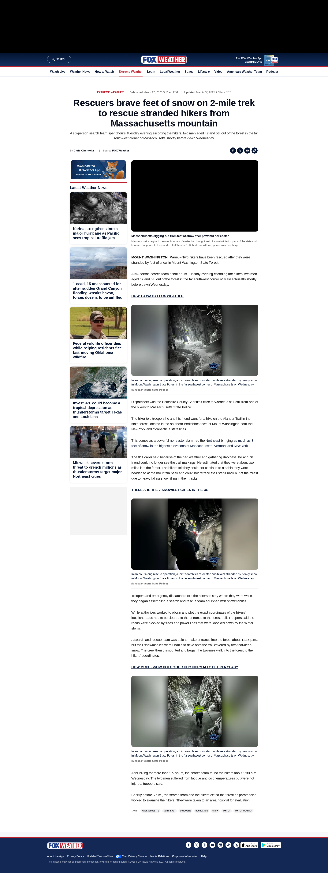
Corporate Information (185, 856)
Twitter (240, 150)
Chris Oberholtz (84, 150)
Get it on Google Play (271, 845)
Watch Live (57, 71)
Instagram (204, 845)
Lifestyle (204, 71)
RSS (236, 845)
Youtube (212, 845)
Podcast (272, 71)
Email (247, 150)
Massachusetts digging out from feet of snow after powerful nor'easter (180, 236)
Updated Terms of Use (100, 856)
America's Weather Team (244, 71)
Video (218, 71)
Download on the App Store (249, 845)
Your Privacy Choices (134, 856)
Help (204, 856)
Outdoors (185, 811)
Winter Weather (243, 811)
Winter (226, 811)
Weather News (80, 71)
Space (188, 71)
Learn (151, 71)
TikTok (228, 845)
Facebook (233, 150)
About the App (55, 856)
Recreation (202, 811)
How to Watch (104, 71)
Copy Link (255, 150)
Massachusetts (150, 811)
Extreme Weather (131, 71)
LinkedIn (220, 845)
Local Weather (170, 71)
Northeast (169, 811)
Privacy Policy (75, 856)
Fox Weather (164, 59)
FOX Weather (120, 150)
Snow (215, 811)
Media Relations (159, 856)
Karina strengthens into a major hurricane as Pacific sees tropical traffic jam (96, 233)
